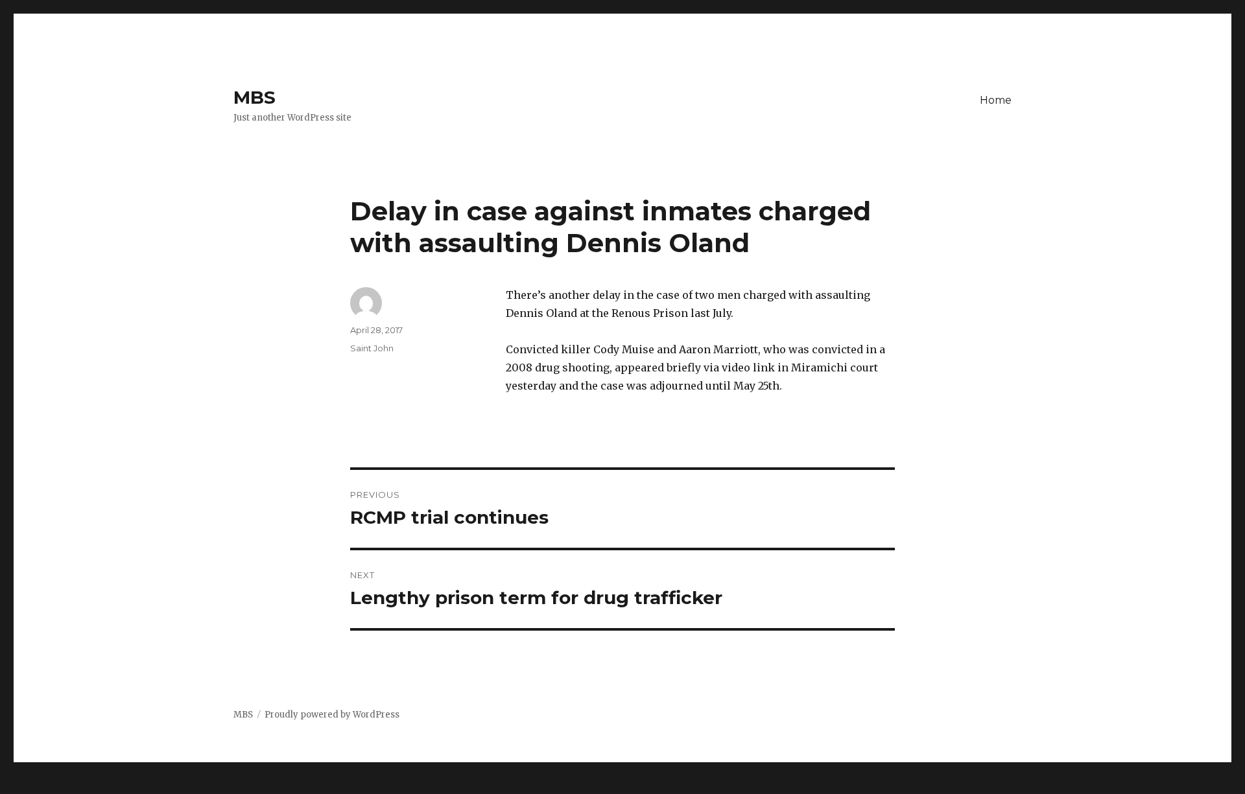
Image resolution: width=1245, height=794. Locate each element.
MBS (254, 97)
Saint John (372, 348)
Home (996, 100)
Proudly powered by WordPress (332, 714)
